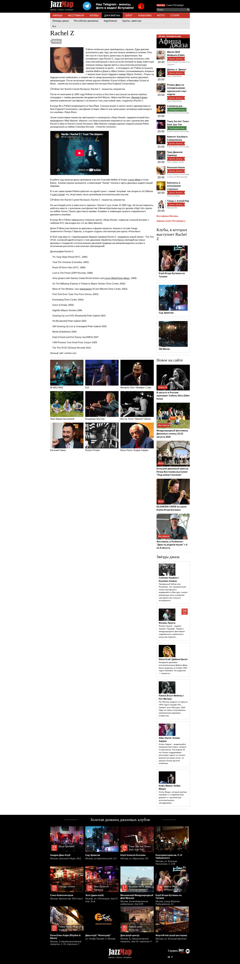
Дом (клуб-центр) (129, 935)
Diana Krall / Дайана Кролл (173, 659)
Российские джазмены (86, 21)
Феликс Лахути (167, 623)
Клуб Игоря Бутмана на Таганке (178, 63)
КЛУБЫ (94, 15)
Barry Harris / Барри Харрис (134, 450)
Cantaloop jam (174, 106)
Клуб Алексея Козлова (178, 113)
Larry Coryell (58, 194)
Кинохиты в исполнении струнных (174, 186)
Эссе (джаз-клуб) (175, 162)
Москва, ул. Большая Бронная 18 (171, 940)
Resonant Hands (176, 167)
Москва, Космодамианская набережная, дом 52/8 (134, 902)
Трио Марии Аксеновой (62, 419)
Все (54, 26)
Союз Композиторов (61, 895)
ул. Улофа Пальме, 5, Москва (100, 939)
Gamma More (173, 196)
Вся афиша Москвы (167, 216)
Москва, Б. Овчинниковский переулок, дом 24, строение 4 (136, 940)
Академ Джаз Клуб (60, 855)
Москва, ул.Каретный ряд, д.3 (100, 858)
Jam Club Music (174, 76)
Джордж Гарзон (139, 97)
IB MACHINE (56, 387)
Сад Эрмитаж (92, 855)
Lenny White (134, 180)
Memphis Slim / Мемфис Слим (135, 387)
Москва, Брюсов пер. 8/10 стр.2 (66, 898)
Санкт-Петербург (175, 5)
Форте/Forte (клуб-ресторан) (171, 935)
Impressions (86, 289)
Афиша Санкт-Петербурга (171, 221)
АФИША (57, 15)
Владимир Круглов (95, 419)
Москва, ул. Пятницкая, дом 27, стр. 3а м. (101, 900)
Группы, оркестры (131, 21)
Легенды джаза (60, 21)
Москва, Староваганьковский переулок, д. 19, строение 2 (65, 942)
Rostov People (92, 450)
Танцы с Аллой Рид (178, 201)
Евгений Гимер (58, 450)
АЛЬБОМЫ (145, 15)
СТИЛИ (174, 15)
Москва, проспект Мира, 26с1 (65, 858)
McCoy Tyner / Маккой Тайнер (135, 419)
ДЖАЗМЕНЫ (112, 15)
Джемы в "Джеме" (177, 69)
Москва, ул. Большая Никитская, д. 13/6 (166, 862)
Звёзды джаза (168, 556)
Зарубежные (110, 21)
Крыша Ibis (172, 207)
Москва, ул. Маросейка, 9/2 (134, 858)
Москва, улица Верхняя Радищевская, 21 (168, 902)
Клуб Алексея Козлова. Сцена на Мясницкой (178, 175)
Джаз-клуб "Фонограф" (98, 935)
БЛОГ (129, 15)
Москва (161, 5)
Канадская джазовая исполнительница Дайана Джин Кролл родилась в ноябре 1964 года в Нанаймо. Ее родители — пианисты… (173, 667)
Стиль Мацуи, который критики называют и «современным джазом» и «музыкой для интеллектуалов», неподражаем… (173, 797)
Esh (87, 387)
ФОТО (161, 15)
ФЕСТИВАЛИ (76, 15)
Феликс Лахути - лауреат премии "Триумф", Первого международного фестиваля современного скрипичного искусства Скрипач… (172, 631)
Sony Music (124, 278)
